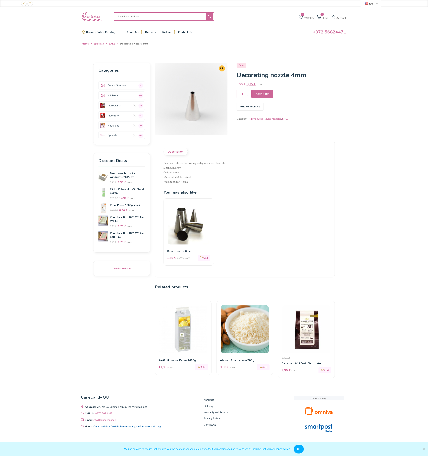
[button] (204, 258)
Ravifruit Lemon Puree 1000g (177, 360)
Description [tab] (176, 151)
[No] (423, 449)
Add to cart (263, 93)
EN (371, 3)
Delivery (208, 405)
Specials (99, 43)
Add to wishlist (250, 106)
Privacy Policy (212, 418)
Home (85, 43)
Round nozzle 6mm (179, 251)
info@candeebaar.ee (104, 419)
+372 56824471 (329, 32)
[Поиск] (209, 16)
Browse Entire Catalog (100, 32)
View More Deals (122, 268)
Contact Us (210, 424)
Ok (298, 449)
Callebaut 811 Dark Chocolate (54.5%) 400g (301, 363)
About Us (209, 399)
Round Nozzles (272, 118)
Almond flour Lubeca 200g (237, 360)
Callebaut (286, 358)
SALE (112, 43)
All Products (256, 118)
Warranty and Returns (216, 412)
